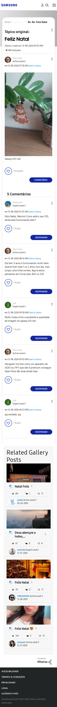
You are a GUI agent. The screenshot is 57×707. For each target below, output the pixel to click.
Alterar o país (10, 693)
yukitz (20, 500)
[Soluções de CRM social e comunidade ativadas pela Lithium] (44, 661)
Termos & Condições (13, 677)
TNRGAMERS (23, 596)
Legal (5, 688)
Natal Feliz (22, 486)
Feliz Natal (22, 582)
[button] (46, 59)
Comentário (40, 180)
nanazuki (21, 642)
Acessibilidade (10, 671)
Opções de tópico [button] (46, 30)
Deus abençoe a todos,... (25, 534)
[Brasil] (9, 4)
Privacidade (9, 682)
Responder (41, 237)
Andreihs (21, 550)
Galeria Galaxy (34, 65)
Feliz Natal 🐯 (24, 628)
